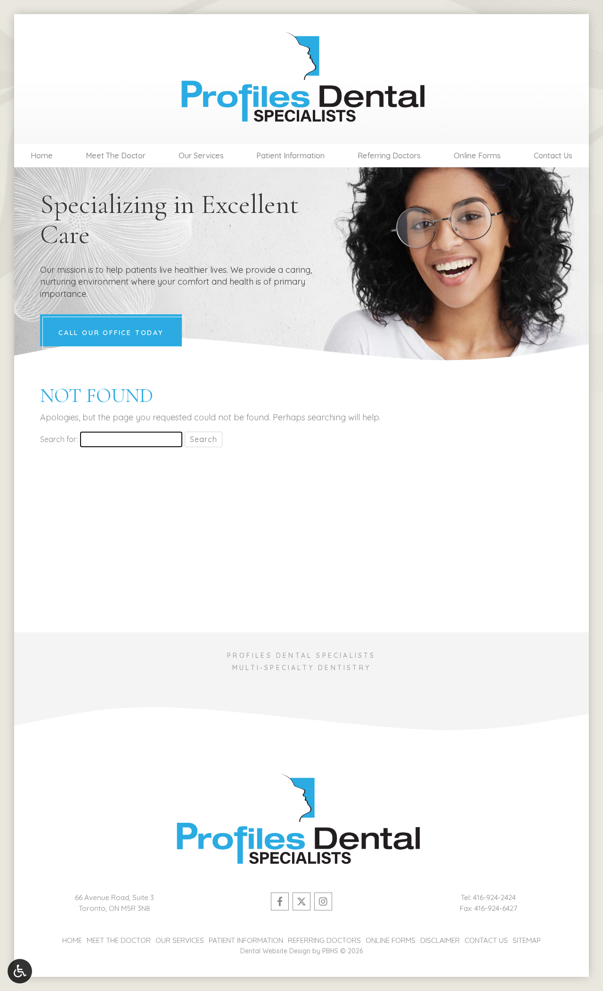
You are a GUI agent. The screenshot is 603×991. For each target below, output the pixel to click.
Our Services (201, 155)
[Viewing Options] (20, 971)
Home (42, 155)
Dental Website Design (275, 951)
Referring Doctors (389, 155)
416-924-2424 (494, 897)
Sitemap (527, 940)
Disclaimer (440, 940)
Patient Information (290, 155)
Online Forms (477, 155)
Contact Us (553, 155)
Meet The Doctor (116, 155)
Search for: (59, 439)
